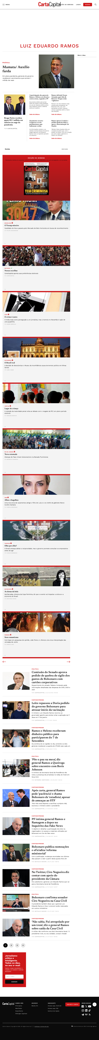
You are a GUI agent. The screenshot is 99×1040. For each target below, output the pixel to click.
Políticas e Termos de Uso (42, 1026)
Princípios (18, 1005)
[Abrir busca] (95, 4)
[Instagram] (82, 1010)
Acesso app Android (54, 1005)
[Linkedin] (86, 1010)
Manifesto (18, 1008)
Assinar (14, 981)
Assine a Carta (72, 1004)
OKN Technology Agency (90, 1026)
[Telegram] (82, 1014)
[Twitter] (86, 1006)
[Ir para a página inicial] (49, 4)
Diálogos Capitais (21, 1013)
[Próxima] (68, 662)
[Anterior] (4, 662)
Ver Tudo (65, 149)
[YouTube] (89, 1006)
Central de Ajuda (53, 1011)
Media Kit (35, 1005)
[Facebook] (82, 1006)
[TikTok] (89, 1010)
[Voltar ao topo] (94, 1004)
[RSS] (89, 1014)
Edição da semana (66, 4)
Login (78, 4)
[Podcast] (86, 1014)
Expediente (19, 1011)
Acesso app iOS (53, 1008)
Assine (87, 4)
